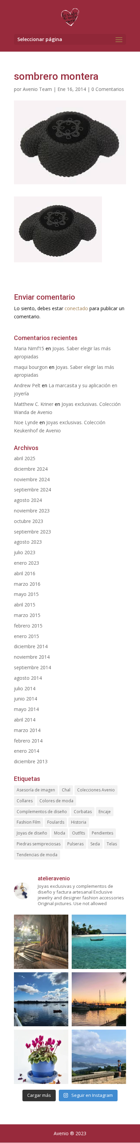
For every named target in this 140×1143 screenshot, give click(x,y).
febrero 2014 (28, 740)
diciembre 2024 (31, 469)
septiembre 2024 (32, 489)
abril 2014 (24, 719)
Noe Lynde (26, 422)
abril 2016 (24, 573)
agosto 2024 (28, 500)
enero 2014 (26, 751)
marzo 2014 (27, 730)
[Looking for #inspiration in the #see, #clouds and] (41, 999)
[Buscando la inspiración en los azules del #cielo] (99, 942)
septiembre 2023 (32, 531)
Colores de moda (56, 801)
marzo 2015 (27, 615)
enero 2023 (26, 563)
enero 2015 (26, 636)
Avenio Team (37, 89)
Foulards (55, 822)
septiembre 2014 (32, 667)
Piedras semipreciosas (38, 844)
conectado (76, 308)
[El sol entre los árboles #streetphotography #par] (41, 942)
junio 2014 (25, 698)
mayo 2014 (26, 709)
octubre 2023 (28, 521)
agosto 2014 (28, 678)
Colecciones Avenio (96, 790)
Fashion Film (28, 822)
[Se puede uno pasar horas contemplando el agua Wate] (99, 1057)
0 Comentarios (107, 89)
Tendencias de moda (37, 855)
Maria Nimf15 (29, 348)
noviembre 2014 (32, 657)
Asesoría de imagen (36, 790)
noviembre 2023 (32, 510)
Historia (78, 822)
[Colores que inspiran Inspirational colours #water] (99, 999)
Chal (66, 790)
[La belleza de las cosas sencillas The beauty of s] (41, 1057)
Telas (112, 844)
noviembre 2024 (32, 479)
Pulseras (75, 844)
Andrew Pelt (27, 385)
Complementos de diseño (42, 811)
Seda (95, 844)
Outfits (78, 833)
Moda (59, 833)
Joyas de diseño (32, 833)
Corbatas (83, 811)
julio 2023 (24, 552)
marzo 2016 (27, 584)
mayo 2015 (26, 594)
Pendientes (102, 833)
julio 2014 (24, 688)
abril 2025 (24, 458)
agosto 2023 (28, 542)
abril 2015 (24, 604)
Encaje (105, 811)
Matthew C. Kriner (33, 404)
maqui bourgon (31, 367)
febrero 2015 (28, 625)
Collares (25, 801)
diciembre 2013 (31, 761)
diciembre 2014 (31, 646)
